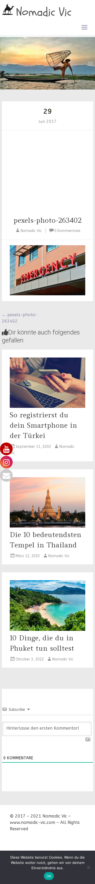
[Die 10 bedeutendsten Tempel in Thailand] (47, 526)
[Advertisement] (47, 175)
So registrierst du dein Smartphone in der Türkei (43, 425)
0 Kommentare (67, 231)
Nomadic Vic (44, 12)
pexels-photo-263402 (47, 220)
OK (48, 876)
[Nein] (88, 867)
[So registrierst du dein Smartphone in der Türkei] (47, 406)
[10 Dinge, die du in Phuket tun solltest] (47, 629)
